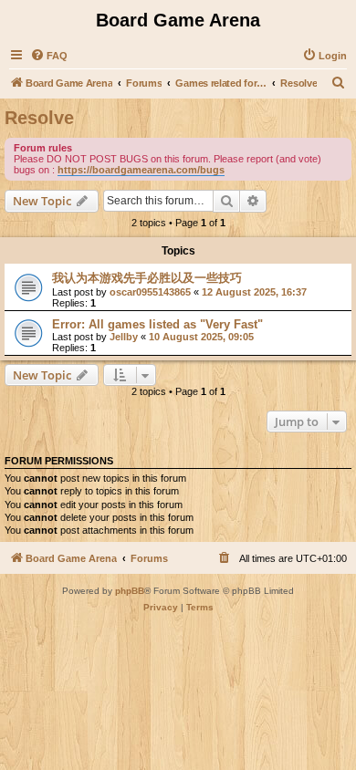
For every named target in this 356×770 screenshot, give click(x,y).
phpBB (129, 591)
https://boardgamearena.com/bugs (141, 169)
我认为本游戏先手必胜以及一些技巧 (147, 278)
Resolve (39, 118)
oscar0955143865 (150, 291)
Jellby (124, 336)
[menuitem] (49, 56)
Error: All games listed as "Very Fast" (157, 324)
